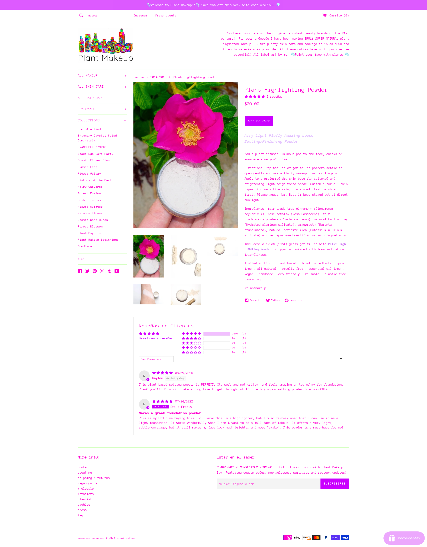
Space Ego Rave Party (95, 153)
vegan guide (87, 483)
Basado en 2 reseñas (156, 338)
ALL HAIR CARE (91, 98)
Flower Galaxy (89, 173)
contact (84, 467)
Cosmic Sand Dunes (93, 219)
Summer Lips (87, 167)
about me (85, 472)
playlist (85, 499)
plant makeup (126, 538)
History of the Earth (95, 180)
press (82, 510)
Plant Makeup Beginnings (98, 239)
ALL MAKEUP (102, 75)
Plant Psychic (89, 233)
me (285, 54)
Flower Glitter (90, 206)
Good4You (85, 246)
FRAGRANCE (102, 109)
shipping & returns (94, 478)
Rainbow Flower (90, 213)
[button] (256, 96)
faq (80, 515)
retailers (86, 494)
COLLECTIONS (102, 120)
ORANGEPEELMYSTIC (92, 147)
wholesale (86, 488)
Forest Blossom (90, 226)
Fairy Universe (90, 186)
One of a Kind (89, 129)
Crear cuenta (166, 15)
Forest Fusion (89, 193)
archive (84, 504)
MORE (82, 259)
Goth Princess (89, 200)
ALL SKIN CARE (102, 86)
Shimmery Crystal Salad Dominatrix (97, 138)
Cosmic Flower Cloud (95, 160)
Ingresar (140, 15)
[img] (163, 373)
